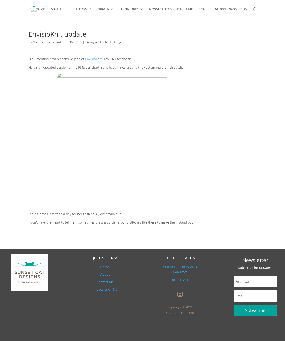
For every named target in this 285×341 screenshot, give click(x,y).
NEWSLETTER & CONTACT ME (171, 9)
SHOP (203, 9)
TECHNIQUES (129, 9)
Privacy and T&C (104, 289)
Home (105, 267)
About (105, 274)
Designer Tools (97, 42)
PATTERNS (79, 9)
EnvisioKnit (93, 59)
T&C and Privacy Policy (230, 9)
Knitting (115, 42)
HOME (40, 9)
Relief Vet (180, 279)
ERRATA (103, 9)
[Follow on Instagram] (180, 294)
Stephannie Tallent (47, 42)
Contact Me (105, 282)
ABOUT (56, 9)
